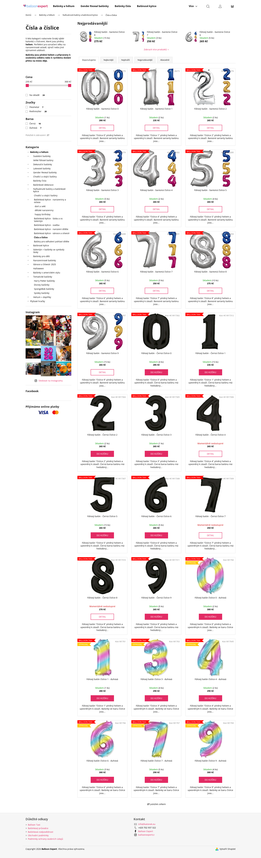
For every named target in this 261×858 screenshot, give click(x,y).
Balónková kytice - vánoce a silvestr (52, 233)
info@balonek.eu (146, 824)
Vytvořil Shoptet (228, 848)
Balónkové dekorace (43, 184)
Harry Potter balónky (44, 280)
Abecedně (164, 60)
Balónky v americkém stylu (46, 272)
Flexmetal (36, 107)
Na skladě (37, 95)
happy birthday (42, 214)
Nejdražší (125, 60)
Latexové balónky (42, 168)
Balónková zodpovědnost (40, 831)
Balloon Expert (145, 831)
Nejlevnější (108, 60)
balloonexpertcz (146, 834)
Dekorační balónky (42, 164)
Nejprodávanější (145, 60)
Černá (35, 123)
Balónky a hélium (39, 152)
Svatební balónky (42, 156)
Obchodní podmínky (38, 835)
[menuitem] (64, 6)
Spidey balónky (41, 293)
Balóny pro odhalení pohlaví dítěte (51, 241)
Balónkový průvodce (38, 828)
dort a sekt (40, 206)
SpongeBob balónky (44, 288)
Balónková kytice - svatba (46, 225)
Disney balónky (41, 284)
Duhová (35, 127)
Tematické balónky (42, 276)
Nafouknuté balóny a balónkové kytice (49, 190)
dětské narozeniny (44, 210)
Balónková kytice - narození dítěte (51, 229)
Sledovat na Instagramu (51, 380)
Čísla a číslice (41, 237)
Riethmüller (38, 111)
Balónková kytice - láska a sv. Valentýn (48, 220)
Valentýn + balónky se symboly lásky (48, 251)
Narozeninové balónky (44, 260)
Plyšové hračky (37, 301)
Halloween (38, 268)
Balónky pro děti (41, 256)
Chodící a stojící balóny (45, 176)
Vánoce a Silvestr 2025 (44, 264)
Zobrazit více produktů (155, 49)
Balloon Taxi (34, 824)
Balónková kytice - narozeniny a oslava (50, 201)
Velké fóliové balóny (43, 160)
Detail (102, 127)
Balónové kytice (41, 245)
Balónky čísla (39, 180)
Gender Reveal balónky (45, 172)
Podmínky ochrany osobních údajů (45, 838)
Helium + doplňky (42, 297)
